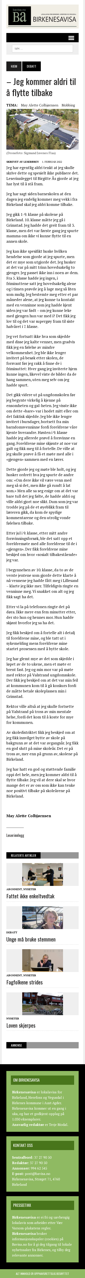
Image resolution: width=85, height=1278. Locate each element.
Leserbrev (31, 161)
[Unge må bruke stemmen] (42, 925)
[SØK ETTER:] (42, 48)
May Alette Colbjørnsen (39, 105)
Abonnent (14, 889)
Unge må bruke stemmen (31, 939)
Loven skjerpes (20, 1025)
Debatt (11, 932)
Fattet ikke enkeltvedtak (30, 896)
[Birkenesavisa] (42, 16)
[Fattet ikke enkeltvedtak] (42, 882)
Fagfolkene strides (24, 982)
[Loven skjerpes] (42, 1012)
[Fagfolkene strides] (42, 969)
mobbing (68, 105)
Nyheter (29, 889)
